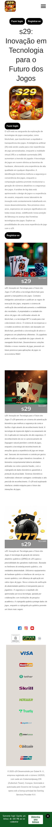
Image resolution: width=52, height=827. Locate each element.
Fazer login (17, 21)
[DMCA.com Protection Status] (15, 638)
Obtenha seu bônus (35, 819)
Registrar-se (34, 21)
